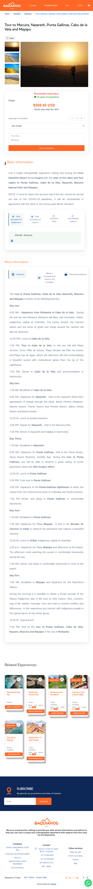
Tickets (80, 5)
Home (7, 14)
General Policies (17, 868)
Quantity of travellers (18, 118)
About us (17, 858)
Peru (67, 5)
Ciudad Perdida (51, 5)
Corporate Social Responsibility (17, 854)
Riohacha (28, 14)
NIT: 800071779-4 (46, 863)
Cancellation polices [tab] (73, 220)
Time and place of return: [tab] (35, 219)
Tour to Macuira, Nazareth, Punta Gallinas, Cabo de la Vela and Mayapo (63, 14)
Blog (75, 863)
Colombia (32, 5)
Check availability (46, 148)
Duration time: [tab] (54, 220)
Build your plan (75, 852)
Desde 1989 (41, 878)
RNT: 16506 (46, 866)
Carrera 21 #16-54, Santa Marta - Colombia (48, 850)
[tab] (17, 274)
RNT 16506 (29, 878)
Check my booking (75, 856)
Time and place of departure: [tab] (16, 219)
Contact (75, 859)
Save (12, 38)
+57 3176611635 (47, 855)
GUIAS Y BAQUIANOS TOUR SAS (17, 849)
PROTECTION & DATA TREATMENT (17, 862)
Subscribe (44, 801)
